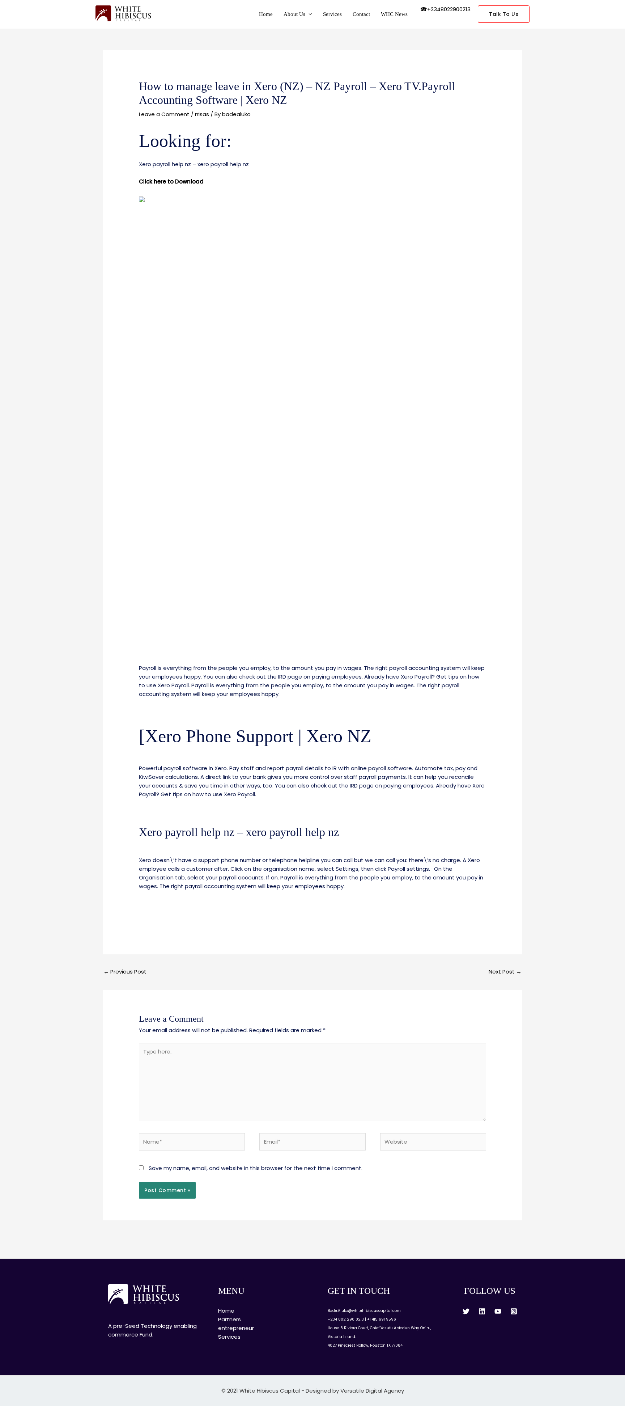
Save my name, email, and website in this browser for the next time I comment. (255, 1168)
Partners (229, 1319)
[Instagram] (513, 1311)
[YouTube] (497, 1311)
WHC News (394, 14)
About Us (294, 14)
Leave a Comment (164, 114)
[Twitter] (466, 1311)
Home (266, 14)
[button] (504, 14)
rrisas (202, 114)
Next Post (505, 971)
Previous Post (124, 971)
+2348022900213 (449, 9)
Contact (361, 14)
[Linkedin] (482, 1311)
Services (332, 14)
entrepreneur (236, 1328)
